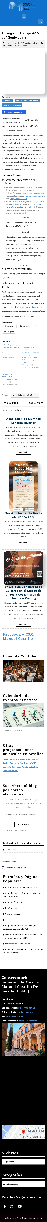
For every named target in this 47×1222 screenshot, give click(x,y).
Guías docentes (12, 914)
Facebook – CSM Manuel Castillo (18, 636)
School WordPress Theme (16, 1218)
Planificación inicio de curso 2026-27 (22, 887)
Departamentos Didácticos (18, 943)
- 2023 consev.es (35, 1218)
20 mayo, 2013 (11, 43)
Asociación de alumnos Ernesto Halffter (23, 421)
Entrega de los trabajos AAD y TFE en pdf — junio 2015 (10, 377)
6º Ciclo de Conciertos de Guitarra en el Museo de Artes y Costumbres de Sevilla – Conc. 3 (23, 592)
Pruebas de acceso (14, 902)
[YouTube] (20, 1207)
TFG (7, 920)
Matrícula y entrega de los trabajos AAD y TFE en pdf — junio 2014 (10, 349)
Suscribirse (23, 824)
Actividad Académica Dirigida (25, 395)
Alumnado (7, 100)
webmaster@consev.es (32, 307)
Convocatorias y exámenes (27, 100)
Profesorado (11, 908)
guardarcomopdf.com (33, 196)
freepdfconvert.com (18, 198)
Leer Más (25, 453)
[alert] (23, 867)
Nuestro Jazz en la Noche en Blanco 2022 (23, 515)
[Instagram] (11, 1207)
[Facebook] (5, 1207)
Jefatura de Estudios (12, 105)
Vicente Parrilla (30, 43)
